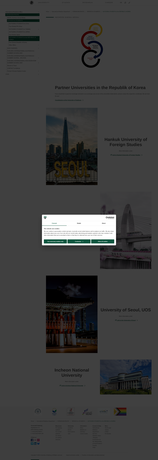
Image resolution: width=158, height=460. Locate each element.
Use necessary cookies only (55, 241)
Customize (78, 241)
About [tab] (103, 223)
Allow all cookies (103, 241)
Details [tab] (79, 223)
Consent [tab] (54, 223)
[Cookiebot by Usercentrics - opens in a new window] (107, 218)
